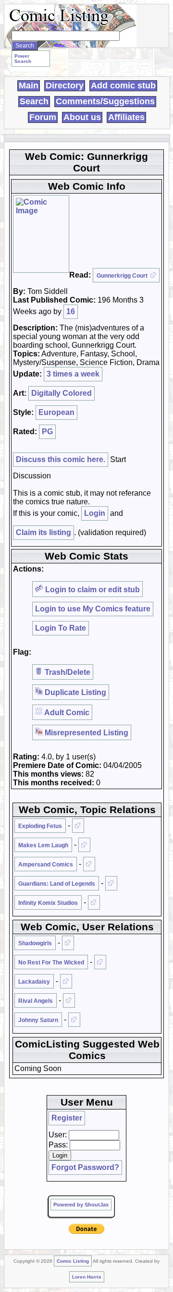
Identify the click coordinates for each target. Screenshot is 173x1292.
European (56, 412)
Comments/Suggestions (105, 101)
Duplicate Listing (74, 692)
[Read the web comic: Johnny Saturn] (74, 1019)
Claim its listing (43, 532)
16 (70, 311)
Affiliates (126, 117)
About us (82, 117)
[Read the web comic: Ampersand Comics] (89, 864)
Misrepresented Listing (85, 733)
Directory (65, 85)
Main (28, 85)
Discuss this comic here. (60, 459)
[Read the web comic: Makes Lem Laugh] (84, 845)
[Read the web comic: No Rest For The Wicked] (100, 962)
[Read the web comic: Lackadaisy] (66, 981)
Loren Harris (86, 1277)
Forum (42, 117)
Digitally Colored (61, 393)
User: (58, 1135)
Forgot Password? (85, 1167)
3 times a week (73, 374)
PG (47, 431)
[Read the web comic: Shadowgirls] (68, 943)
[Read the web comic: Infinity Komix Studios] (94, 902)
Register (66, 1118)
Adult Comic (66, 712)
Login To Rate (60, 628)
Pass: (58, 1145)
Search (34, 101)
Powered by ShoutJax (81, 1204)
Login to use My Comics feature (92, 609)
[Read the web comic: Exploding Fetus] (78, 825)
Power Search (22, 58)
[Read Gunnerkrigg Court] (41, 234)
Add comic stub (123, 85)
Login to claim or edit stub (91, 589)
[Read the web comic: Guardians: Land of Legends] (111, 883)
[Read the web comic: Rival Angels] (69, 1000)
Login (94, 513)
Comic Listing (73, 1261)
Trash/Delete (66, 672)
